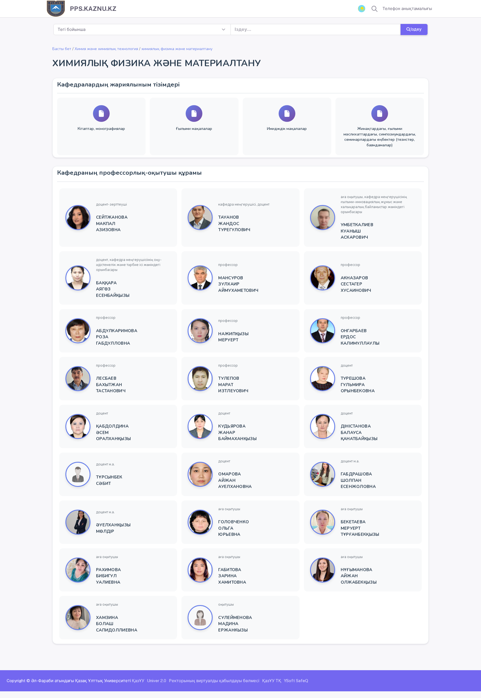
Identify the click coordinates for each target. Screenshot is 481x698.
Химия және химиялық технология (106, 48)
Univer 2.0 (156, 680)
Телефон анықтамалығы (407, 8)
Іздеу (416, 29)
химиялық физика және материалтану (176, 48)
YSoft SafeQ (296, 680)
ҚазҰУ (138, 680)
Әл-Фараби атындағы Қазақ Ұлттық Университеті (81, 680)
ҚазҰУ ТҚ (271, 680)
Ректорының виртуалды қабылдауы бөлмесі (214, 680)
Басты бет (61, 48)
